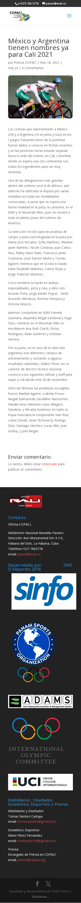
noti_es (13, 68)
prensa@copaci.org (31, 860)
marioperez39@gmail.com (37, 841)
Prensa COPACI (25, 62)
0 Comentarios (33, 68)
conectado (49, 464)
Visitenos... (41, 896)
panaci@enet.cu (29, 554)
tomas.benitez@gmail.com (37, 821)
